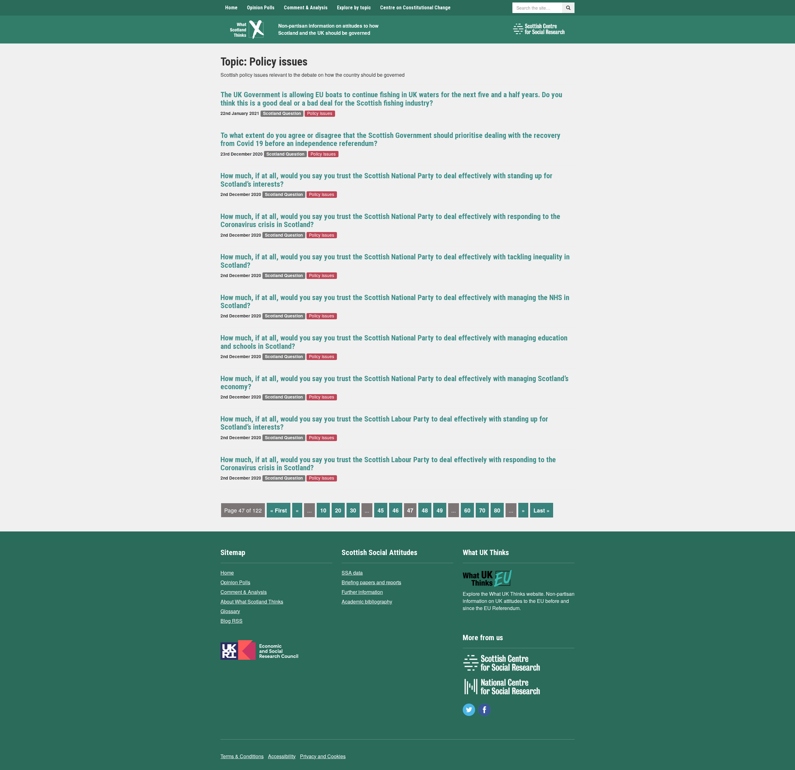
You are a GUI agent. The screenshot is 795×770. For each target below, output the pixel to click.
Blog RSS (231, 620)
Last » (542, 510)
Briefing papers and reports (371, 582)
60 (467, 510)
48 (425, 510)
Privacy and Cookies (323, 756)
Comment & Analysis (306, 8)
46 (396, 510)
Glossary (230, 611)
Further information (362, 591)
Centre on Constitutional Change (415, 8)
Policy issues (319, 113)
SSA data (352, 572)
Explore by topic (354, 8)
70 (482, 510)
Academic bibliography (367, 601)
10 (323, 510)
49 (440, 510)
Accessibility (282, 756)
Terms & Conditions (242, 756)
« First (278, 510)
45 (381, 510)
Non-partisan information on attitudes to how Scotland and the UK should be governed (328, 29)
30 (353, 510)
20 (338, 510)
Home (231, 8)
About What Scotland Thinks (251, 601)
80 (497, 510)
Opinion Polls (261, 8)
